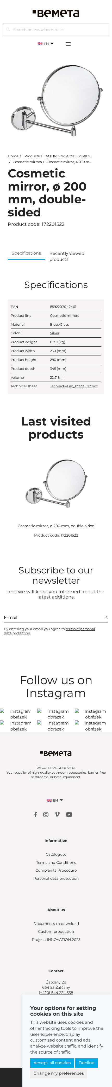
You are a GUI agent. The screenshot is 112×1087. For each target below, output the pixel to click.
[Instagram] (46, 814)
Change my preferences (59, 1073)
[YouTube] (69, 814)
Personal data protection (56, 878)
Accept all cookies (52, 1062)
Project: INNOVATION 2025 (56, 939)
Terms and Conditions (56, 862)
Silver (54, 333)
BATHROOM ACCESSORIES (67, 156)
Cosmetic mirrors (27, 162)
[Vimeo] (58, 814)
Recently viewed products (66, 256)
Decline (87, 1062)
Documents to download (56, 923)
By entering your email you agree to (49, 631)
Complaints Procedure (56, 870)
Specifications (26, 253)
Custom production (56, 931)
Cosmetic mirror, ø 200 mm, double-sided (56, 526)
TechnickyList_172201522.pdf (73, 386)
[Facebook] (36, 814)
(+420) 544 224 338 (56, 992)
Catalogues (56, 854)
